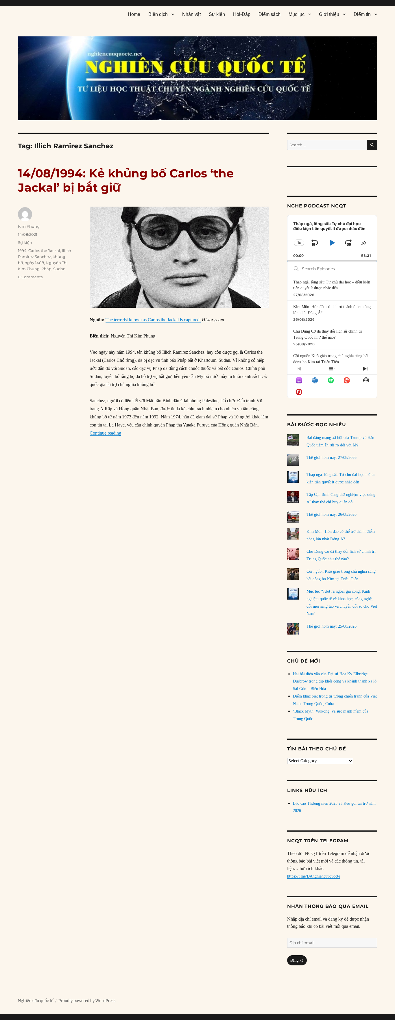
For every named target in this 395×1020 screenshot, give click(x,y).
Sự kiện (217, 14)
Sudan (59, 268)
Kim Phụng (29, 226)
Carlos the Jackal (44, 250)
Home (134, 14)
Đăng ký (297, 960)
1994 (22, 250)
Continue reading (105, 433)
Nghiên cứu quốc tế (35, 1000)
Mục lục (296, 14)
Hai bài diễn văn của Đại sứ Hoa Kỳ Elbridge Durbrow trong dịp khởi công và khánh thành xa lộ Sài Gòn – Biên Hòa (334, 681)
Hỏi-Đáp (241, 14)
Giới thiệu (329, 14)
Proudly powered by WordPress (87, 1000)
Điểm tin (362, 14)
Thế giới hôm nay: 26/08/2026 (332, 514)
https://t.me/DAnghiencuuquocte (313, 876)
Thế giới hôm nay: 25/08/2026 (332, 626)
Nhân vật (191, 14)
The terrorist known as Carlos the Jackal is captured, (153, 319)
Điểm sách (269, 14)
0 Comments (30, 277)
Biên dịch (158, 14)
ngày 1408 (34, 262)
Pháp (46, 268)
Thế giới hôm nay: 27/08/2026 (332, 457)
